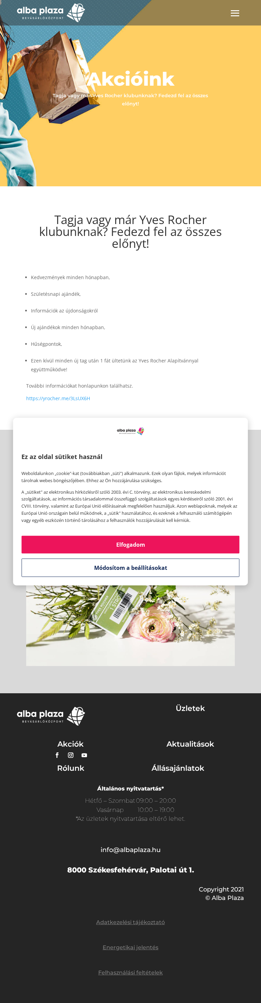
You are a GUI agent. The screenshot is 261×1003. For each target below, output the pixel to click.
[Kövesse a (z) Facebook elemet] (57, 755)
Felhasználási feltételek (130, 972)
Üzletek (190, 708)
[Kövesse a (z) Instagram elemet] (70, 755)
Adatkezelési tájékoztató (130, 922)
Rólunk (70, 768)
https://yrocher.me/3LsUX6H (58, 398)
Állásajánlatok (178, 768)
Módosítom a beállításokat (130, 567)
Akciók (70, 744)
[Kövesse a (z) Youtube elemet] (84, 755)
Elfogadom (130, 544)
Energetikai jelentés (130, 947)
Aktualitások (190, 744)
